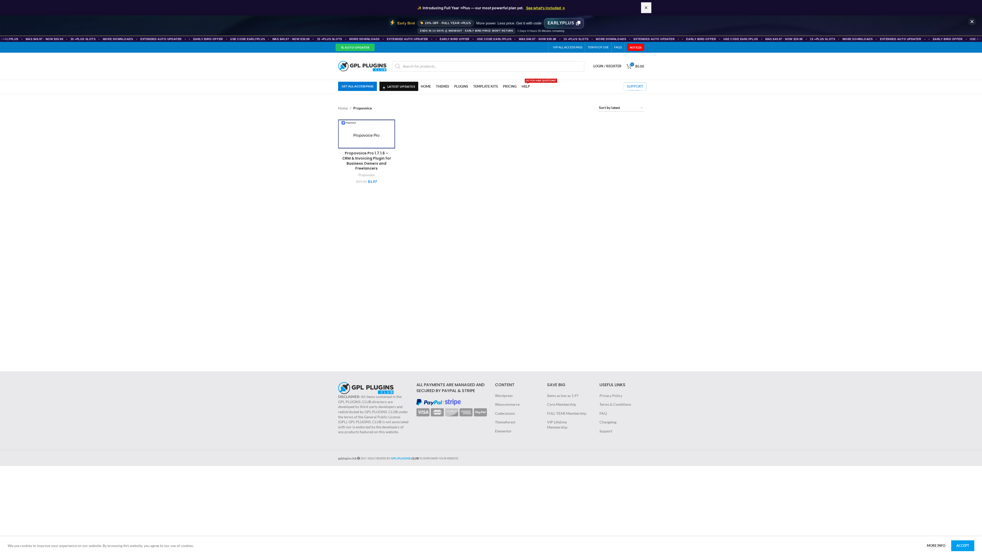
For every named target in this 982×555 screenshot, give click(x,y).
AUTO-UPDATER (354, 47)
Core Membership (561, 404)
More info (936, 545)
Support (605, 431)
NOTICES (636, 47)
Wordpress (504, 395)
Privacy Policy (610, 395)
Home (343, 108)
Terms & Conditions (615, 404)
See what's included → (545, 8)
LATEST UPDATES (398, 85)
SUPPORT (635, 86)
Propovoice (366, 175)
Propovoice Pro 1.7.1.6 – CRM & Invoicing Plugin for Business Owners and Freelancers (366, 161)
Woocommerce (507, 404)
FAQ (603, 413)
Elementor (503, 431)
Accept (962, 545)
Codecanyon (505, 413)
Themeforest (505, 422)
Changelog (607, 422)
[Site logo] (362, 65)
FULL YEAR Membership (566, 413)
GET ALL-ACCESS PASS (357, 86)
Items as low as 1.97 (562, 395)
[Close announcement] (646, 7)
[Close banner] (972, 21)
